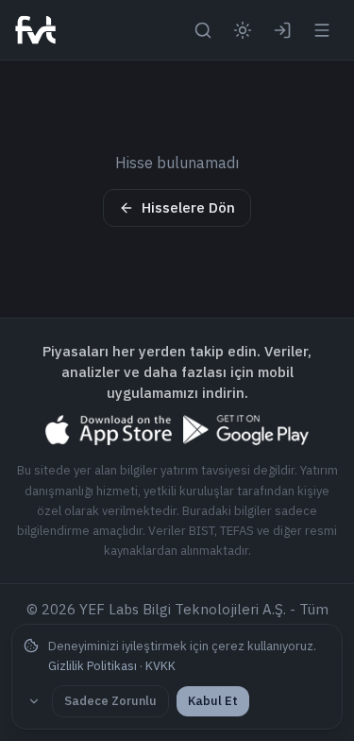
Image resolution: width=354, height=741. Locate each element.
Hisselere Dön (188, 207)
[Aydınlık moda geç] (243, 30)
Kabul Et (213, 701)
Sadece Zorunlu (110, 701)
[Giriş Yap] (282, 30)
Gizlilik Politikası (92, 666)
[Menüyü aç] (322, 30)
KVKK (160, 666)
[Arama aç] (203, 30)
